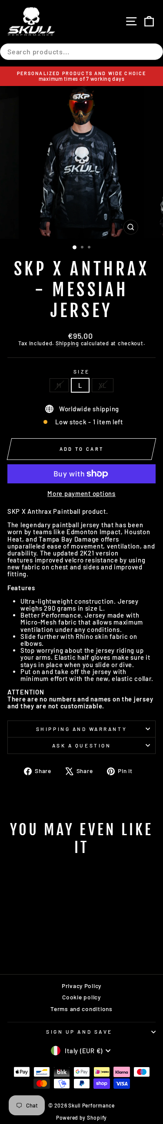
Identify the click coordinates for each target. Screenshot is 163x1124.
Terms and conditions (81, 1008)
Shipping (67, 343)
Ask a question (81, 745)
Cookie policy (81, 997)
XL (102, 385)
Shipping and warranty (81, 729)
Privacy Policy (81, 985)
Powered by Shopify (81, 1117)
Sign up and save (79, 1031)
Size (81, 371)
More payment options (81, 493)
